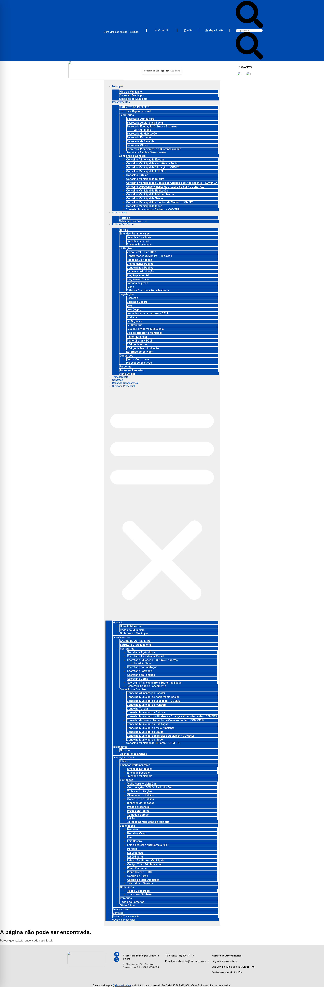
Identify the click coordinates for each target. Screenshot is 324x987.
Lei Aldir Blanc (142, 129)
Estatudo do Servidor (139, 351)
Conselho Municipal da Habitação (147, 190)
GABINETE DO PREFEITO (134, 107)
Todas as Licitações (139, 259)
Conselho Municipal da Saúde (144, 198)
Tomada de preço (137, 283)
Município (117, 86)
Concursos (126, 355)
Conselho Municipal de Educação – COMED (153, 167)
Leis (129, 305)
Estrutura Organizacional (135, 111)
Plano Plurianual (137, 336)
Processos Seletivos (139, 362)
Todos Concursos (138, 359)
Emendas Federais (138, 241)
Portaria (132, 317)
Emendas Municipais (139, 244)
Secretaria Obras (137, 145)
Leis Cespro (134, 309)
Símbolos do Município (133, 98)
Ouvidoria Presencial (123, 386)
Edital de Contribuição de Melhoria (147, 290)
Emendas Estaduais (139, 237)
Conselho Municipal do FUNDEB (145, 171)
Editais (123, 229)
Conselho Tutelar (137, 175)
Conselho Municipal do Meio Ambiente (150, 194)
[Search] (249, 27)
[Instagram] (116, 959)
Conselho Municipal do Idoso (144, 206)
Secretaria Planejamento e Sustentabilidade (154, 149)
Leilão (130, 287)
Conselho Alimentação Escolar (145, 159)
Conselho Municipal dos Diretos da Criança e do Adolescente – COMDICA (171, 182)
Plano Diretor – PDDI (139, 340)
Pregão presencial (138, 275)
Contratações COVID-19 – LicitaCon (149, 256)
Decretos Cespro (137, 301)
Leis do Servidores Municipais (145, 329)
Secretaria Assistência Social (145, 122)
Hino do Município (130, 91)
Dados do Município (131, 95)
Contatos (117, 379)
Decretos (132, 298)
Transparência (120, 376)
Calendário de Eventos (133, 221)
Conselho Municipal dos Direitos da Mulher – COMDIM (159, 202)
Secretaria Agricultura (140, 118)
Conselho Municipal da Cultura (145, 179)
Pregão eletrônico (138, 279)
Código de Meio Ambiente (143, 348)
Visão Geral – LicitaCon (141, 252)
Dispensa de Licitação (140, 271)
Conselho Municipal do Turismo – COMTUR (153, 209)
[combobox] (249, 30)
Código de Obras (137, 344)
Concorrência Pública (140, 267)
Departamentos (121, 102)
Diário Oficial (127, 373)
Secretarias (126, 115)
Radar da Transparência (125, 383)
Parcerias (125, 366)
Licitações (126, 248)
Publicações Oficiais (123, 224)
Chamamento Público (140, 263)
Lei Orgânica (134, 321)
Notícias (124, 217)
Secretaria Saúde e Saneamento (146, 152)
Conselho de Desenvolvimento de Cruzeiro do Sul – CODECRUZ (165, 186)
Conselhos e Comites (132, 155)
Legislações (126, 294)
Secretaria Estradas (139, 137)
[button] (162, 504)
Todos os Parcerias (131, 370)
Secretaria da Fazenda (140, 141)
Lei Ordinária (134, 325)
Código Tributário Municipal (144, 332)
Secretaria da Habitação (142, 133)
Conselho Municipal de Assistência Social (152, 163)
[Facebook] (116, 954)
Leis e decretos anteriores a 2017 (147, 313)
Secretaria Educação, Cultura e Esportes (152, 126)
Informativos (119, 212)
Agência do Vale (122, 985)
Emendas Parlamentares (134, 233)
